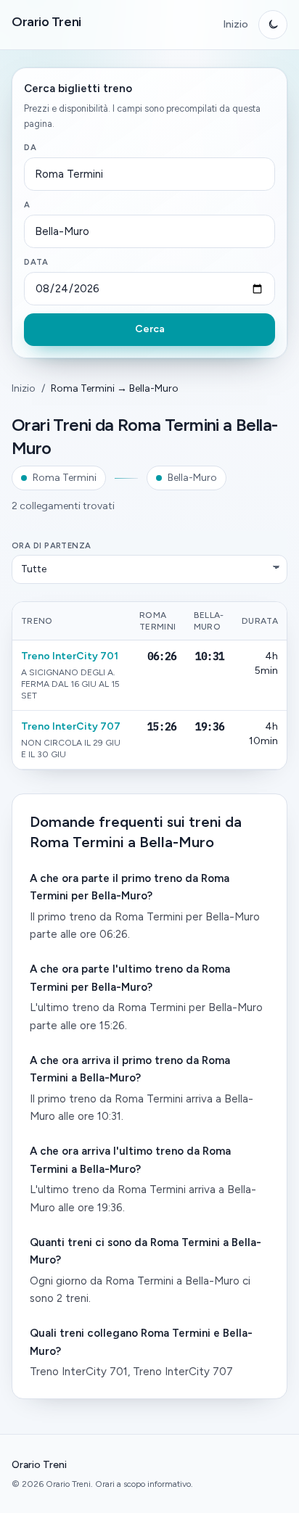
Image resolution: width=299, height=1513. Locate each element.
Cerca (150, 329)
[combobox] (149, 174)
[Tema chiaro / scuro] (272, 24)
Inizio (235, 24)
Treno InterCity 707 (70, 726)
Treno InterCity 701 (69, 656)
